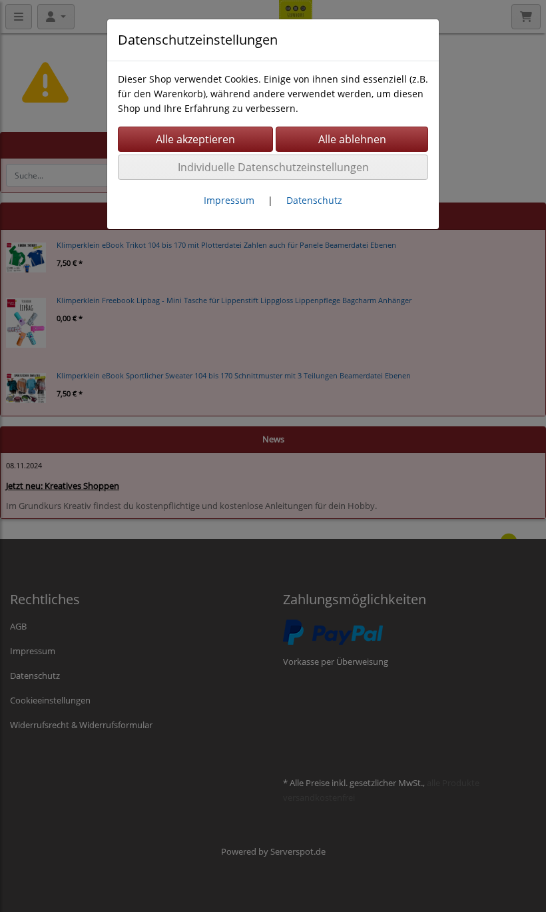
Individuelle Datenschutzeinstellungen (273, 167)
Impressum (229, 200)
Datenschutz (314, 200)
